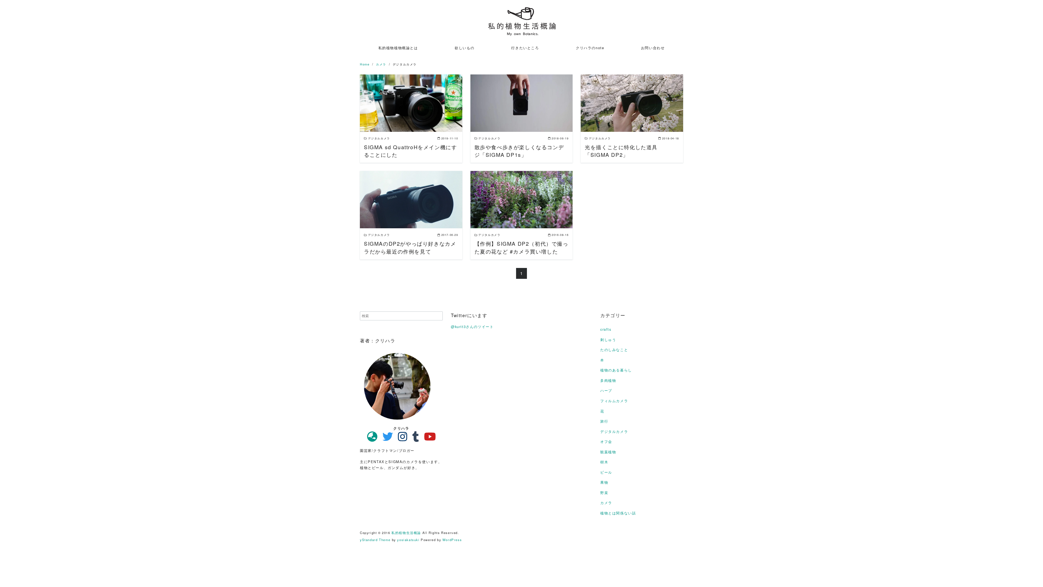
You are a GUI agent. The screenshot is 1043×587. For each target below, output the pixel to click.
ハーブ (606, 390)
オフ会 (606, 441)
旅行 (604, 421)
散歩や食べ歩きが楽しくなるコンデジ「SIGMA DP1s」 (519, 150)
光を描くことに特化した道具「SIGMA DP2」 (621, 150)
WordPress (452, 540)
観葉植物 (608, 451)
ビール (606, 472)
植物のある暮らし (616, 370)
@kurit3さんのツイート (472, 326)
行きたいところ (525, 47)
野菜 (604, 492)
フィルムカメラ (614, 400)
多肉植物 (608, 380)
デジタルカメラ (614, 431)
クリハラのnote (590, 47)
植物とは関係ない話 (618, 513)
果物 (604, 482)
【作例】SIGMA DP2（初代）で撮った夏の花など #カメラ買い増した (521, 247)
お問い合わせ (653, 47)
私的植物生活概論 (406, 532)
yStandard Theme (375, 540)
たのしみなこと (614, 349)
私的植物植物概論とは (398, 47)
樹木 (604, 461)
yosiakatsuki (408, 540)
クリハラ (401, 428)
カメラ (606, 502)
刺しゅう (608, 339)
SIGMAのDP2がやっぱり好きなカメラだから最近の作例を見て (410, 247)
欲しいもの (465, 47)
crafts (605, 329)
